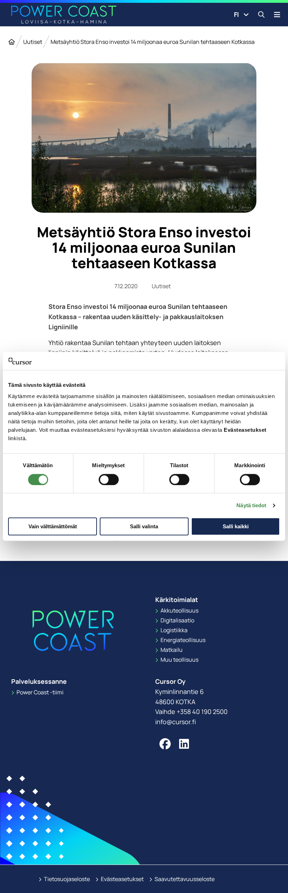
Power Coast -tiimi (39, 692)
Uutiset (32, 42)
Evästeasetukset (122, 879)
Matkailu (171, 650)
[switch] (109, 479)
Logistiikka (173, 630)
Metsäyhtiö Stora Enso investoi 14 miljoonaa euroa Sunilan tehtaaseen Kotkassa (153, 42)
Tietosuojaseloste (66, 879)
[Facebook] (165, 743)
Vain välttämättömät (52, 526)
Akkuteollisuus (178, 610)
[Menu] (277, 14)
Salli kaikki (236, 526)
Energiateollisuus (182, 640)
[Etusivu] (11, 42)
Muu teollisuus (178, 659)
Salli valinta (144, 526)
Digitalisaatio (176, 620)
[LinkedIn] (184, 743)
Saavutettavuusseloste (184, 879)
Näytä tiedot (251, 505)
